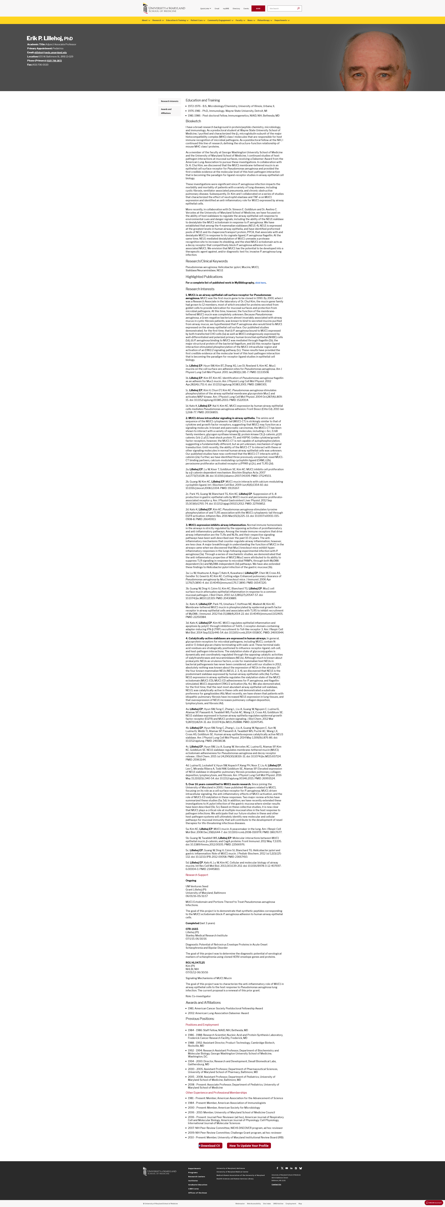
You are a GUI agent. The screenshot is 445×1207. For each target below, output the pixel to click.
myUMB (226, 8)
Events (246, 8)
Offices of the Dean (197, 1193)
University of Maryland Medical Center (232, 1172)
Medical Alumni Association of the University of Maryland (241, 1175)
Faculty (239, 20)
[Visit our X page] (282, 1168)
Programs (193, 1172)
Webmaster (240, 1203)
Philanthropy (263, 20)
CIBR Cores (193, 1189)
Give (258, 8)
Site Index (267, 1203)
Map (300, 1203)
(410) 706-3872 (54, 60)
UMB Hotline (278, 1203)
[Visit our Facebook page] (277, 1168)
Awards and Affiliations (166, 111)
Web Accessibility (254, 1203)
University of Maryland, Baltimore (231, 1168)
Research (157, 20)
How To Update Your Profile (249, 1145)
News (250, 20)
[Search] (298, 8)
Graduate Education (197, 1184)
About (145, 20)
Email (217, 8)
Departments (281, 20)
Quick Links (204, 8)
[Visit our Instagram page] (296, 1168)
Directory (236, 8)
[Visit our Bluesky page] (300, 1169)
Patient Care (197, 20)
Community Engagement (219, 20)
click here (260, 282)
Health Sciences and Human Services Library (235, 1179)
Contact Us (276, 1184)
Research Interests (169, 101)
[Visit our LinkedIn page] (291, 1168)
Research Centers (196, 1176)
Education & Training (176, 20)
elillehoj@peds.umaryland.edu (50, 52)
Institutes (193, 1180)
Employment (291, 1203)
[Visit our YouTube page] (287, 1168)
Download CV (210, 1145)
